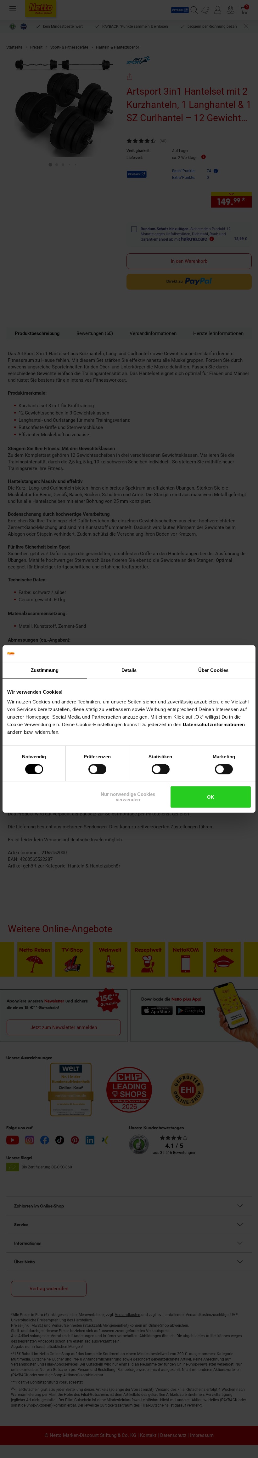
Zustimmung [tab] (45, 670)
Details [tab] (129, 670)
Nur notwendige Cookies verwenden (128, 797)
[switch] (97, 769)
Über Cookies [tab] (213, 670)
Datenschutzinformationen (214, 724)
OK (210, 797)
